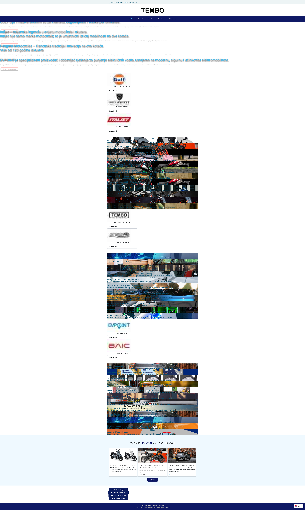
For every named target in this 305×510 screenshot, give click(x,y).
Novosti (140, 19)
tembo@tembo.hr (132, 2)
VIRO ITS (168, 507)
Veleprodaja (172, 19)
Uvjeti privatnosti (146, 505)
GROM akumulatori (119, 498)
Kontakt (147, 19)
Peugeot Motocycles (119, 493)
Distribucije (161, 19)
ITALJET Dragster (119, 490)
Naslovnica (132, 19)
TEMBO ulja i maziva (119, 495)
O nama (153, 19)
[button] (122, 91)
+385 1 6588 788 (117, 2)
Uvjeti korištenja (158, 505)
